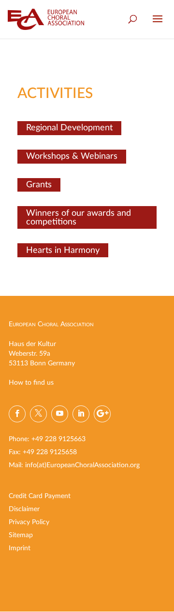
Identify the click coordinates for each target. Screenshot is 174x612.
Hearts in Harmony (63, 250)
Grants (39, 185)
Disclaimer (24, 509)
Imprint (19, 548)
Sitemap (21, 535)
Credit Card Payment (40, 496)
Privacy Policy (29, 522)
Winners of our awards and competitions (78, 217)
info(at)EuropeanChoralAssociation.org (82, 465)
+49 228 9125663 (58, 439)
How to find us (31, 382)
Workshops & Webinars (71, 156)
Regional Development (69, 128)
